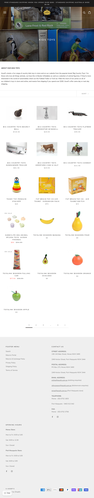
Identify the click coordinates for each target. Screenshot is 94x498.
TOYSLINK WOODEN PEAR (77, 235)
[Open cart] (89, 12)
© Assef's (10, 489)
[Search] (84, 12)
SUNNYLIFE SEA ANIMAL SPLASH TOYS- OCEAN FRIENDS (16, 237)
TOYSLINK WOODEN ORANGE (77, 273)
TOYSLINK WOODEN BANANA (47, 235)
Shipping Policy (11, 366)
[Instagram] (57, 416)
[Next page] (65, 325)
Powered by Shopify (13, 492)
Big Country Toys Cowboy (77, 163)
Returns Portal (11, 355)
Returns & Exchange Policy (15, 359)
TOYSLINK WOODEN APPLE (16, 309)
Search (8, 351)
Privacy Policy (10, 363)
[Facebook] (52, 416)
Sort (84, 93)
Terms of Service (12, 370)
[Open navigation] (4, 12)
